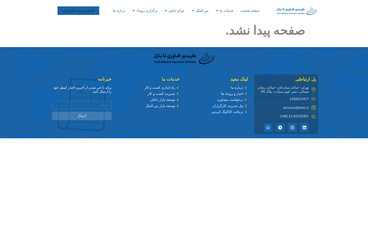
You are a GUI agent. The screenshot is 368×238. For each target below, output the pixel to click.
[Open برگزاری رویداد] (133, 10)
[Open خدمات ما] (217, 10)
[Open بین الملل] (193, 10)
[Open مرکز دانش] (166, 10)
